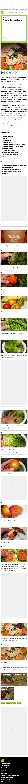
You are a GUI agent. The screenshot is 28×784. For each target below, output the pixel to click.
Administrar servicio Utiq (8, 782)
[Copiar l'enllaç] (16, 72)
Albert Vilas (5, 37)
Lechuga (3, 703)
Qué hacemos (5, 765)
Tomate (19, 703)
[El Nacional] (14, 760)
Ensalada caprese (6, 674)
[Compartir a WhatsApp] (4, 72)
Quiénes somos (5, 763)
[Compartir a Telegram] (7, 72)
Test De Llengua (15, 9)
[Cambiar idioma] (22, 12)
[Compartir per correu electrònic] (13, 72)
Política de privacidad (7, 777)
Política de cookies (6, 779)
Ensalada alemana (20, 674)
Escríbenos (4, 773)
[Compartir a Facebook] (10, 72)
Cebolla (8, 703)
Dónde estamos (5, 767)
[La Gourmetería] (2, 12)
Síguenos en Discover (6, 9)
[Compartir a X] (2, 72)
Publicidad (4, 771)
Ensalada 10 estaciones (4, 688)
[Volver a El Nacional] (12, 12)
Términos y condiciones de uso (10, 775)
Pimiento (14, 703)
